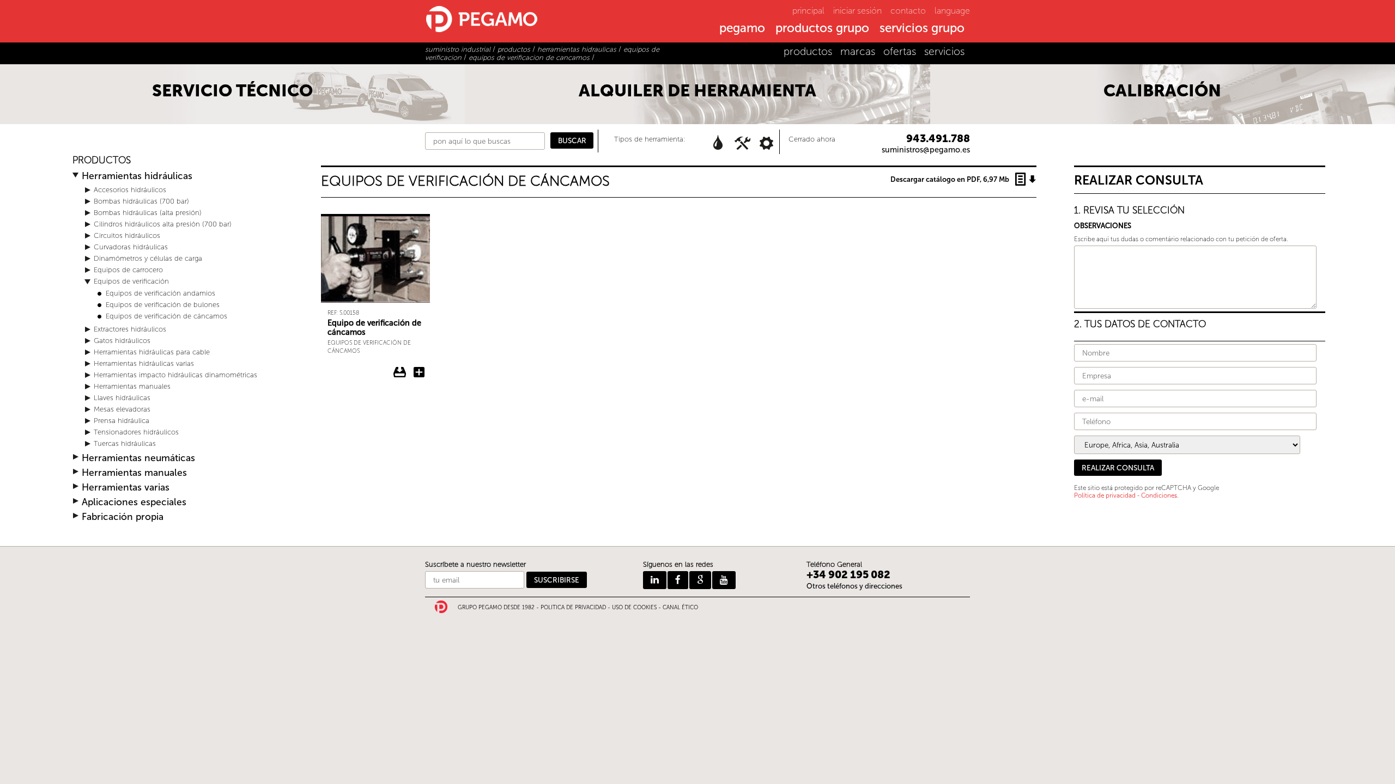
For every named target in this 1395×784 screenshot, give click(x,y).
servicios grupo (922, 28)
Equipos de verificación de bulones (163, 305)
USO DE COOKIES (634, 607)
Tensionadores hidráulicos (136, 432)
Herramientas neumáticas (138, 458)
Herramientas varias (125, 487)
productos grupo (822, 28)
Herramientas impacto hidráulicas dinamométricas (175, 375)
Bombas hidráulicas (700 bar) (141, 201)
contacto (908, 10)
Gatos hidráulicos (122, 340)
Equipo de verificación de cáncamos (374, 327)
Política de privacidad (1105, 495)
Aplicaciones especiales (134, 502)
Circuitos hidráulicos (127, 235)
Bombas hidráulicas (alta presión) (148, 213)
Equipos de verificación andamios (160, 293)
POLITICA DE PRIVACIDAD (573, 607)
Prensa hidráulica (121, 420)
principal (808, 10)
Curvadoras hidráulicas (131, 247)
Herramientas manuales (132, 386)
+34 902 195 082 (848, 574)
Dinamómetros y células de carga (148, 258)
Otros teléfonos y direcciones (854, 586)
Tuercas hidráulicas (125, 443)
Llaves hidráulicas (122, 398)
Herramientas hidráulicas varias (144, 363)
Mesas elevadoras (122, 409)
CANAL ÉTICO (680, 607)
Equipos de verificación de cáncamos (166, 316)
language (952, 10)
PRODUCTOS (101, 160)
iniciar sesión (857, 10)
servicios (944, 51)
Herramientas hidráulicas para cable (152, 352)
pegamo (742, 28)
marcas (857, 51)
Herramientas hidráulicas (137, 176)
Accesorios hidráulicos (130, 190)
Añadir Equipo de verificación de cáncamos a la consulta (419, 372)
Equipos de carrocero (128, 270)
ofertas (899, 51)
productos (808, 51)
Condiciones (1159, 495)
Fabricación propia (122, 517)
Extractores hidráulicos (130, 329)
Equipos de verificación (131, 281)
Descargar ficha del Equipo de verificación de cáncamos (400, 372)
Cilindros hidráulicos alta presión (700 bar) (163, 224)
